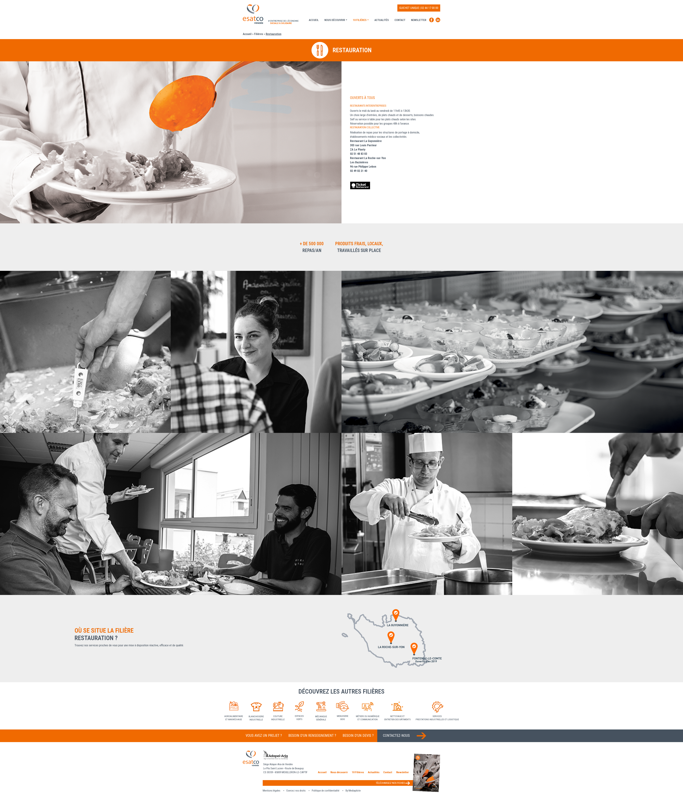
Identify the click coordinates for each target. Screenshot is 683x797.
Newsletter (418, 20)
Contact (400, 20)
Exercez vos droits (296, 790)
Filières (258, 34)
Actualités (381, 20)
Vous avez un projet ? (264, 735)
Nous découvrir (334, 20)
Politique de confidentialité (325, 790)
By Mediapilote (353, 790)
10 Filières (360, 20)
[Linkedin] (438, 21)
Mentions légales (271, 790)
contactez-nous (397, 735)
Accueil (314, 20)
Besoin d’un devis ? (358, 735)
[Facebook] (432, 21)
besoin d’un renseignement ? (312, 735)
